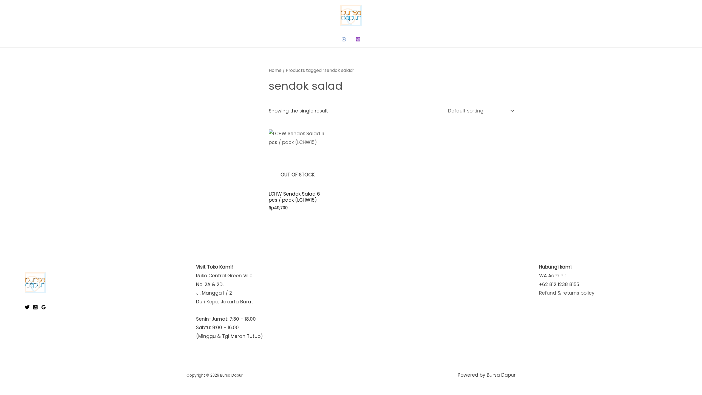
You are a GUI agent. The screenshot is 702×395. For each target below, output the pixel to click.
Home (275, 70)
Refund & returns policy (567, 293)
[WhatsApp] (343, 39)
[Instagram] (358, 39)
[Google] (43, 307)
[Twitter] (27, 307)
